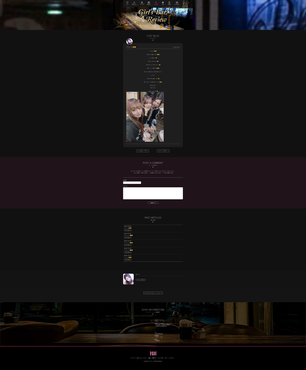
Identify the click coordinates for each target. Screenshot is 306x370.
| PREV (143, 151)
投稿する (153, 203)
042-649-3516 (159, 333)
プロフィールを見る (140, 279)
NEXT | (162, 151)
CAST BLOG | (152, 293)
